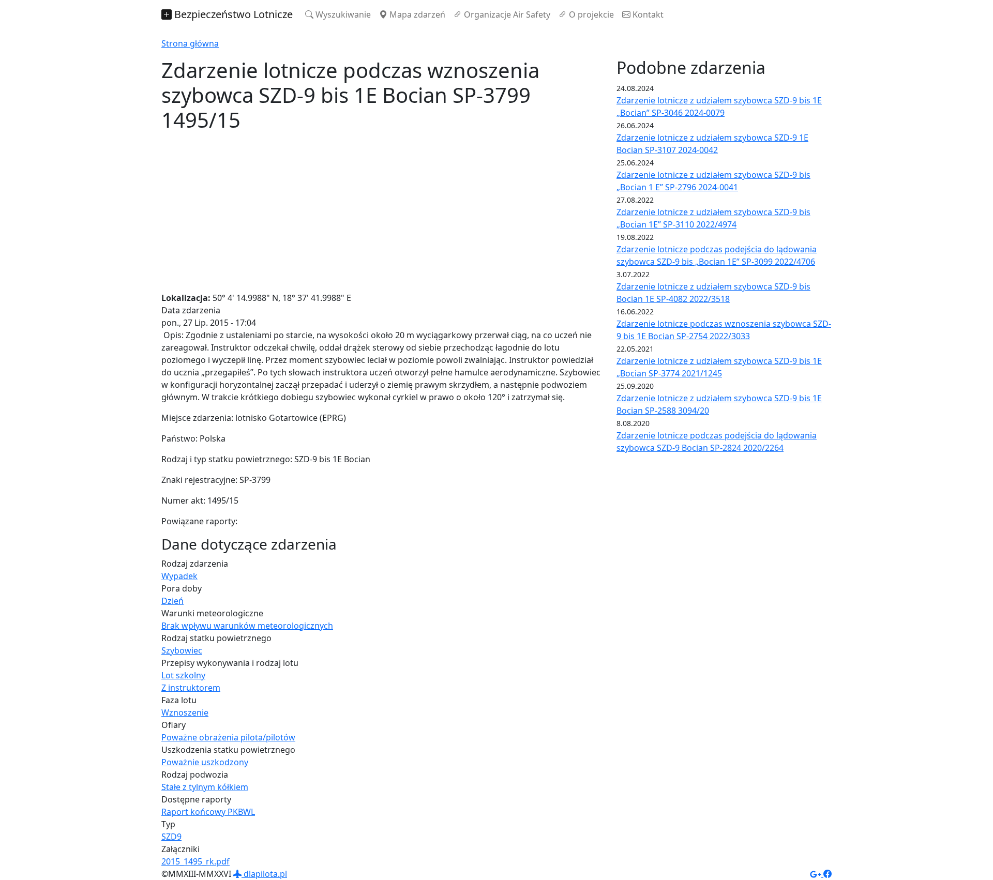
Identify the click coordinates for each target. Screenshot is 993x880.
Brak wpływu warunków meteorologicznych (247, 625)
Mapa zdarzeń (416, 14)
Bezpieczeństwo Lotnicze (232, 14)
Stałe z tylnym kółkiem (204, 787)
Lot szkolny (183, 675)
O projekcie (590, 14)
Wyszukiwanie (342, 14)
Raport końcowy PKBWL (208, 811)
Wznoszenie (184, 712)
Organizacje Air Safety (506, 14)
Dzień (172, 600)
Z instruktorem (190, 687)
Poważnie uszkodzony (204, 762)
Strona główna (190, 43)
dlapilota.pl (264, 873)
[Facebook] (827, 873)
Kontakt (647, 14)
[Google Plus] (816, 873)
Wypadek (179, 576)
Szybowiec (181, 650)
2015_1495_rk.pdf (195, 861)
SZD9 (171, 836)
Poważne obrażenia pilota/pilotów (228, 737)
